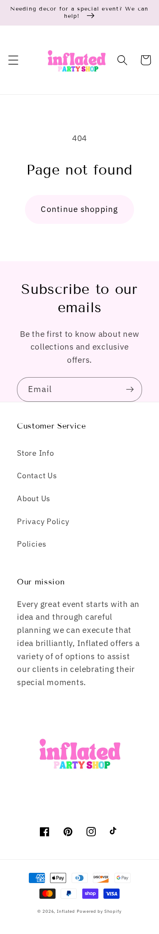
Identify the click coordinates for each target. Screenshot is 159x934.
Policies (32, 544)
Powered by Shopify (99, 911)
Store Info (35, 453)
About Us (33, 498)
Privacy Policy (43, 521)
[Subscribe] (130, 389)
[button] (13, 60)
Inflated (66, 911)
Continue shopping (79, 209)
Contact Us (37, 475)
